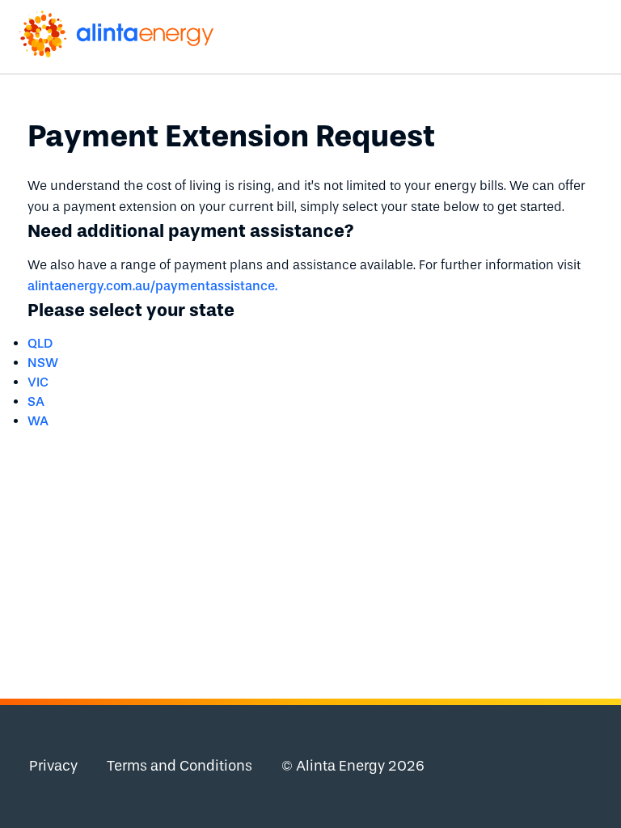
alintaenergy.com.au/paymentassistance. (152, 286)
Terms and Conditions (179, 766)
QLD (40, 343)
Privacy (53, 766)
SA (35, 401)
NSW (42, 362)
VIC (38, 382)
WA (38, 421)
